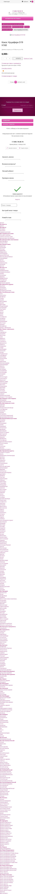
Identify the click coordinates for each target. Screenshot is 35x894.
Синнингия (3, 569)
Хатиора (2, 662)
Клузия (2, 300)
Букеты (2, 223)
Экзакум (2, 555)
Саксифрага (3, 355)
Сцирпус (2, 653)
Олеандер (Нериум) (5, 545)
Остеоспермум (4, 563)
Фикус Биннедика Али (6, 867)
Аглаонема (3, 275)
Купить (18, 58)
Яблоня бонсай (4, 793)
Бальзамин (3, 565)
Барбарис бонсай (4, 791)
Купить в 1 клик (28, 58)
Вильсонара (3, 608)
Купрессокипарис (5, 733)
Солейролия (3, 317)
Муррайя (2, 469)
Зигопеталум (3, 605)
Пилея (1, 310)
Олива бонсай (4, 790)
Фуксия (2, 515)
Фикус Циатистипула (5, 890)
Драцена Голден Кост (6, 833)
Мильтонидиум (4, 619)
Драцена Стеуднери (5, 841)
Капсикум (2, 491)
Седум (1, 347)
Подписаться (17, 110)
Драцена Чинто (4, 842)
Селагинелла (3, 717)
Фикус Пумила (4, 888)
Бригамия (2, 387)
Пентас (2, 546)
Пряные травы (4, 381)
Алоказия (2, 320)
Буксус (1, 312)
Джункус (2, 276)
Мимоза (2, 366)
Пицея (1, 719)
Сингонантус (3, 378)
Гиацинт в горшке (5, 452)
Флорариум (3, 400)
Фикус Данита (4, 884)
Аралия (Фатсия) (4, 255)
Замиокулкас (3, 263)
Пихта (1, 730)
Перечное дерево (5, 759)
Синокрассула (4, 640)
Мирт (1, 706)
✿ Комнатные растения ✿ (12, 18)
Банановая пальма (5, 814)
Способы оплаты (7, 68)
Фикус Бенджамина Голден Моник (9, 853)
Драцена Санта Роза (5, 839)
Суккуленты (3, 628)
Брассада (2, 525)
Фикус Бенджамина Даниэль (7, 854)
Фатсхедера (3, 301)
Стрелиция (3, 483)
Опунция (2, 656)
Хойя (1, 337)
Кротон (2, 266)
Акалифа (2, 526)
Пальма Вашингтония (6, 807)
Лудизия (2, 540)
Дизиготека (3, 289)
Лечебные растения (5, 290)
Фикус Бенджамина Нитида (7, 861)
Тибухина (2, 552)
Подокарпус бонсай (5, 771)
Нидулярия (3, 426)
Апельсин (2, 686)
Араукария (3, 716)
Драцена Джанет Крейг (6, 825)
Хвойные (2, 713)
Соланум (2, 497)
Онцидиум (3, 611)
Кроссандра (3, 489)
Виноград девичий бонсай (7, 788)
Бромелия (2, 429)
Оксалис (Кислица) (5, 498)
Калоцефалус (3, 383)
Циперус (2, 324)
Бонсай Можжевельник (6, 774)
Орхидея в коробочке (6, 623)
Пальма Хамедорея (5, 801)
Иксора (2, 534)
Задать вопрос (24, 148)
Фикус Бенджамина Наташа (7, 858)
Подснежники (3, 463)
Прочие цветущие (5, 466)
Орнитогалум (3, 478)
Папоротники (3, 243)
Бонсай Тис (3, 776)
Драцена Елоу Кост (5, 834)
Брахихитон (3, 343)
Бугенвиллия (3, 508)
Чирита (2, 517)
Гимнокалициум (4, 657)
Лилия (1, 559)
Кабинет (26, 1)
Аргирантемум (4, 560)
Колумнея (2, 333)
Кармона (2, 750)
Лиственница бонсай (5, 773)
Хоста (1, 375)
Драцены (2, 819)
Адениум (2, 404)
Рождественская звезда (6, 407)
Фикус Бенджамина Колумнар (8, 856)
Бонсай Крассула (4, 753)
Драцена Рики (4, 838)
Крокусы (2, 457)
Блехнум (2, 249)
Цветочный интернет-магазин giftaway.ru (13, 24)
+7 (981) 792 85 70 (17, 11)
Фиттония (2, 323)
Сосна (1, 723)
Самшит (2, 394)
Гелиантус (3, 531)
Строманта (3, 341)
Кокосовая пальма (7, 29)
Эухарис (2, 572)
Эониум (2, 633)
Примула (2, 475)
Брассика (2, 384)
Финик (2, 813)
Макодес (2, 612)
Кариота (2, 344)
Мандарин (3, 682)
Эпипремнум (3, 321)
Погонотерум (3, 377)
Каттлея (2, 609)
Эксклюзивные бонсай (6, 780)
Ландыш (2, 585)
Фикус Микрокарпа (5, 765)
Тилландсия (3, 423)
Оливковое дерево (5, 711)
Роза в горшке (4, 443)
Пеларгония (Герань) (5, 472)
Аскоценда (3, 616)
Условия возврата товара (9, 76)
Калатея (2, 261)
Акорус (2, 352)
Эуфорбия (2, 665)
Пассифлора (3, 440)
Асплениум (3, 247)
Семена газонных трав (6, 236)
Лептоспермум (4, 538)
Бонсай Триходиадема (6, 784)
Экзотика (2, 230)
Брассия (2, 603)
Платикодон (3, 548)
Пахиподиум (3, 659)
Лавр (1, 734)
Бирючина (3, 743)
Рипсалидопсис (4, 549)
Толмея (2, 360)
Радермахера (3, 354)
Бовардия (2, 523)
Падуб (1, 757)
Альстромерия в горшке (6, 520)
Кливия (2, 511)
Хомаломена (3, 386)
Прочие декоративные (6, 256)
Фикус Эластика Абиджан (7, 876)
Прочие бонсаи (4, 794)
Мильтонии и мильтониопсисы (8, 599)
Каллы (1, 494)
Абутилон (2, 503)
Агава (1, 313)
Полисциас (3, 287)
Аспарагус (2, 318)
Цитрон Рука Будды (5, 697)
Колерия (2, 514)
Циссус (2, 259)
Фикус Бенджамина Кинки (7, 851)
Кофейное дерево (5, 705)
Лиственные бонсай (5, 739)
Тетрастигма (3, 358)
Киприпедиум (3, 468)
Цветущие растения (5, 401)
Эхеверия (2, 663)
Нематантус (3, 543)
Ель (1, 728)
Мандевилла (3, 542)
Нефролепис (3, 252)
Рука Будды (3, 694)
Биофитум (2, 296)
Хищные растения (5, 395)
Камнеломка (3, 392)
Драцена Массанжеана (6, 836)
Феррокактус (3, 651)
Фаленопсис (3, 592)
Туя (1, 731)
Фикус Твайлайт (4, 887)
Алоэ (1, 293)
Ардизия (2, 568)
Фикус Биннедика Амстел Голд (8, 868)
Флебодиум (3, 349)
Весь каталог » (4, 893)
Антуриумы (3, 414)
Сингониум (3, 357)
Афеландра (3, 481)
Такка (1, 444)
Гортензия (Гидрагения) (6, 415)
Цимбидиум (3, 602)
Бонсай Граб (3, 787)
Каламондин (3, 676)
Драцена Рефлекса (5, 831)
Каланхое (2, 411)
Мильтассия (3, 617)
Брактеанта (3, 506)
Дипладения (3, 434)
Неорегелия (3, 428)
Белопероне (3, 522)
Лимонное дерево (5, 680)
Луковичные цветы (5, 449)
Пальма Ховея (4, 816)
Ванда (1, 594)
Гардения (2, 528)
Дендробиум (3, 596)
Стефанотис (3, 501)
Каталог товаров (7, 27)
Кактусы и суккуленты (6, 625)
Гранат (2, 588)
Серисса (2, 760)
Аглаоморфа (3, 372)
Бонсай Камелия (4, 748)
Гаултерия (3, 309)
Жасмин (2, 532)
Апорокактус (3, 649)
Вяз (1, 745)
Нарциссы (2, 460)
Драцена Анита (4, 830)
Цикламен (2, 474)
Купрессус (2, 725)
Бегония (2, 406)
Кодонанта (3, 512)
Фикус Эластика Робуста (6, 881)
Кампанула (3, 435)
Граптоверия (3, 639)
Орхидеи (2, 589)
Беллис (2, 557)
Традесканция (4, 306)
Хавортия (2, 631)
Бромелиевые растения (6, 417)
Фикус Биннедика (5, 864)
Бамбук (2, 273)
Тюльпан (2, 461)
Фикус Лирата (4, 871)
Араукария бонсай (5, 777)
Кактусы (2, 643)
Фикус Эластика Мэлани (6, 879)
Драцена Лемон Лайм (6, 828)
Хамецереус (3, 668)
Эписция (2, 389)
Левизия (2, 492)
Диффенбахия (4, 278)
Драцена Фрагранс (5, 824)
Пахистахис (3, 500)
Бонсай (2, 736)
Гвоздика (2, 529)
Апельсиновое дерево (6, 690)
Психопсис (3, 622)
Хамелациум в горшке (6, 708)
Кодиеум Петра (4, 270)
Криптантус (3, 642)
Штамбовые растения (6, 710)
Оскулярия (3, 577)
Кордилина (3, 346)
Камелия (2, 488)
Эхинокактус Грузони (6, 648)
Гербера (2, 518)
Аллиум (2, 571)
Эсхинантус (3, 471)
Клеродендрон (4, 364)
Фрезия (2, 554)
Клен (1, 751)
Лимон (2, 677)
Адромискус (3, 634)
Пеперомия (3, 485)
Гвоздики (2, 229)
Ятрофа (2, 583)
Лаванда (2, 562)
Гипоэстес (2, 350)
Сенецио (2, 367)
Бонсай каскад (4, 767)
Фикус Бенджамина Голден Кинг (8, 862)
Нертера (2, 477)
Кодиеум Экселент (5, 272)
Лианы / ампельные (5, 327)
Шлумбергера (4, 486)
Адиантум (2, 246)
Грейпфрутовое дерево (6, 702)
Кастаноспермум (4, 363)
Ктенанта (2, 340)
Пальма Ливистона (5, 810)
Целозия (2, 566)
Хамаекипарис (4, 720)
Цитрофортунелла (5, 700)
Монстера (2, 335)
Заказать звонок (12, 148)
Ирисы (1, 454)
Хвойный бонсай (4, 768)
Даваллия (2, 250)
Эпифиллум (3, 646)
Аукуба (2, 303)
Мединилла (3, 438)
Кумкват (2, 693)
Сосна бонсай (3, 779)
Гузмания (2, 420)
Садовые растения (5, 232)
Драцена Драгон (4, 844)
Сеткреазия (3, 307)
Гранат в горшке (4, 432)
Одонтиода (3, 620)
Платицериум (3, 253)
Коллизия (2, 264)
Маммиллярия (4, 654)
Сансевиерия (3, 258)
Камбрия (2, 597)
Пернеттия (3, 579)
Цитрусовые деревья (6, 673)
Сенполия (2, 446)
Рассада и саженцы (5, 235)
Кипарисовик (3, 727)
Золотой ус (3, 295)
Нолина (2, 799)
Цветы (2, 226)
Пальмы (27, 27)
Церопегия (3, 361)
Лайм (1, 691)
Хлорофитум (3, 280)
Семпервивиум (4, 636)
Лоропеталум (3, 756)
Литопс (2, 666)
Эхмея (1, 424)
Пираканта (3, 582)
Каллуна (2, 495)
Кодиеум (2, 269)
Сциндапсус (3, 332)
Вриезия (2, 421)
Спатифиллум (3, 409)
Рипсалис (2, 660)
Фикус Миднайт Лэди (5, 885)
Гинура (2, 298)
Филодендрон (4, 241)
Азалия (2, 412)
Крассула (2, 286)
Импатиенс (3, 535)
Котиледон (3, 369)
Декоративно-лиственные (7, 238)
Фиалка (2, 448)
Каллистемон (3, 537)
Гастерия (2, 391)
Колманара (3, 600)
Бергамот (2, 699)
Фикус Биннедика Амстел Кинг (8, 870)
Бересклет (3, 380)
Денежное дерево (5, 283)
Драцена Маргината (5, 822)
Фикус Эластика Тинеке (6, 882)
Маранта (2, 338)
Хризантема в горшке (6, 441)
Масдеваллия (3, 614)
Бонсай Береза (4, 785)
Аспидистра (3, 326)
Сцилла (2, 464)
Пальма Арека (4, 802)
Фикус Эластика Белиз (6, 878)
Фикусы (2, 845)
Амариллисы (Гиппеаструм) (7, 455)
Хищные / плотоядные (6, 397)
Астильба (2, 505)
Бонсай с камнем (4, 764)
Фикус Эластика (4, 873)
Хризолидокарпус (5, 817)
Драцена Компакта (5, 827)
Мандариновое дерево (6, 685)
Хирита (2, 509)
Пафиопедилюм (4, 606)
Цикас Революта (4, 804)
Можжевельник (4, 722)
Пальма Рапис (4, 811)
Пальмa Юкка (3, 805)
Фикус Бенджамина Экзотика (8, 859)
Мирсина (2, 891)
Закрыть (17, 199)
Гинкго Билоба (4, 747)
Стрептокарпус (4, 551)
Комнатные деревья (18, 27)
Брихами (2, 574)
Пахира (2, 703)
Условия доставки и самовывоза (11, 63)
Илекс (1, 315)
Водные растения (5, 586)
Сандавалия (3, 370)
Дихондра (2, 304)
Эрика (1, 575)
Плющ (1, 330)
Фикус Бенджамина (5, 848)
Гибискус (2, 480)
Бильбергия (3, 431)
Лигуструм (3, 754)
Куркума (2, 437)
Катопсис (2, 580)
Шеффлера (3, 281)
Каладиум (2, 374)
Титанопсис (3, 637)
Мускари (2, 458)
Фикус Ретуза (3, 762)
